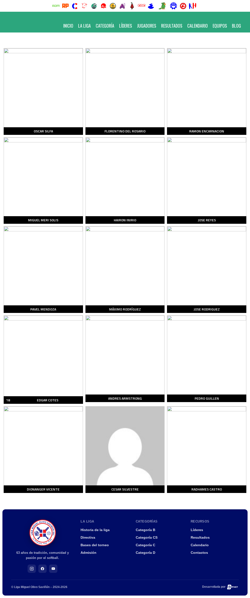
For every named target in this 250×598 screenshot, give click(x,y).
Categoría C (145, 545)
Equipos (220, 25)
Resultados (171, 25)
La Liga (84, 25)
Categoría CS (146, 537)
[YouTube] (53, 569)
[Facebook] (42, 569)
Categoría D (145, 553)
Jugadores (146, 25)
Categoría (105, 25)
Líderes (125, 25)
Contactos (199, 553)
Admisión (88, 553)
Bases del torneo (95, 545)
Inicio (68, 25)
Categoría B (145, 530)
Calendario (197, 25)
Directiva (88, 537)
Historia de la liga (95, 530)
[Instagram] (32, 569)
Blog (236, 25)
